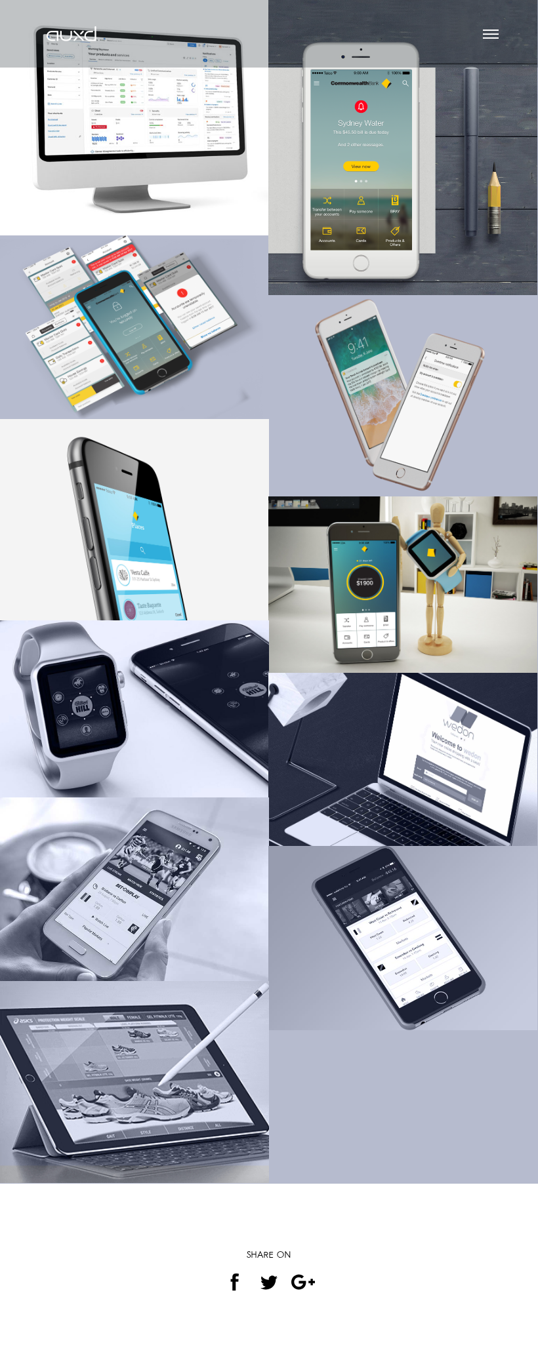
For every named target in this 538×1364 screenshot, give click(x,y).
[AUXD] (72, 26)
